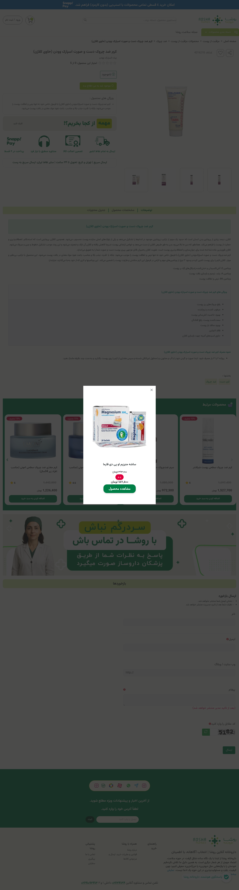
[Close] (152, 390)
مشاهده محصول (120, 488)
